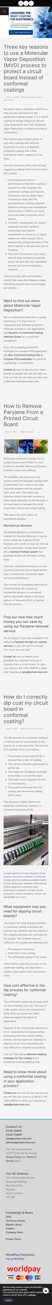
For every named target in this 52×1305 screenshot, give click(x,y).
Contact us (10, 369)
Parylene (29, 431)
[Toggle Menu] (4, 11)
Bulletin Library (14, 1224)
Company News (14, 1232)
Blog (24, 97)
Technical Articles (15, 1220)
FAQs (8, 1216)
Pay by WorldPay (15, 1258)
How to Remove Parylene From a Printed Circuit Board (23, 415)
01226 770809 (14, 1134)
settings (32, 1295)
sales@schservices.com (35, 672)
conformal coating (34, 728)
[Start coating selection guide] (30, 22)
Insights (10, 1228)
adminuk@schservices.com (20, 1142)
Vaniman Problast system (24, 551)
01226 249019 (14, 1130)
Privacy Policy (13, 1157)
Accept (8, 1300)
